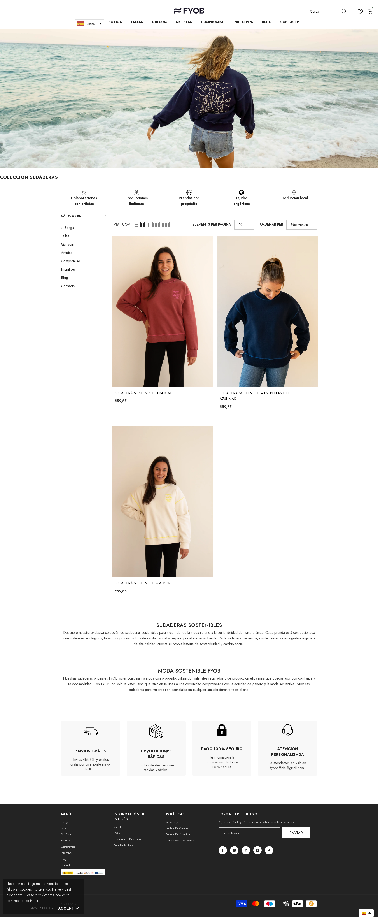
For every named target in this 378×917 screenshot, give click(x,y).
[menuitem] (84, 228)
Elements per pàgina (212, 224)
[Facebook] (223, 850)
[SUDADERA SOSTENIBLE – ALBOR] (162, 501)
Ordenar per (271, 224)
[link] (84, 200)
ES (369, 913)
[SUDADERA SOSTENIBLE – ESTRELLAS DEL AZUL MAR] (267, 311)
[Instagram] (234, 850)
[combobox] (324, 11)
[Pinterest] (246, 850)
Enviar (296, 832)
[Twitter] (269, 850)
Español (90, 24)
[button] (136, 224)
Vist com (122, 224)
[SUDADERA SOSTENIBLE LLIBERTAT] (162, 311)
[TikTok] (257, 850)
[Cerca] (328, 11)
